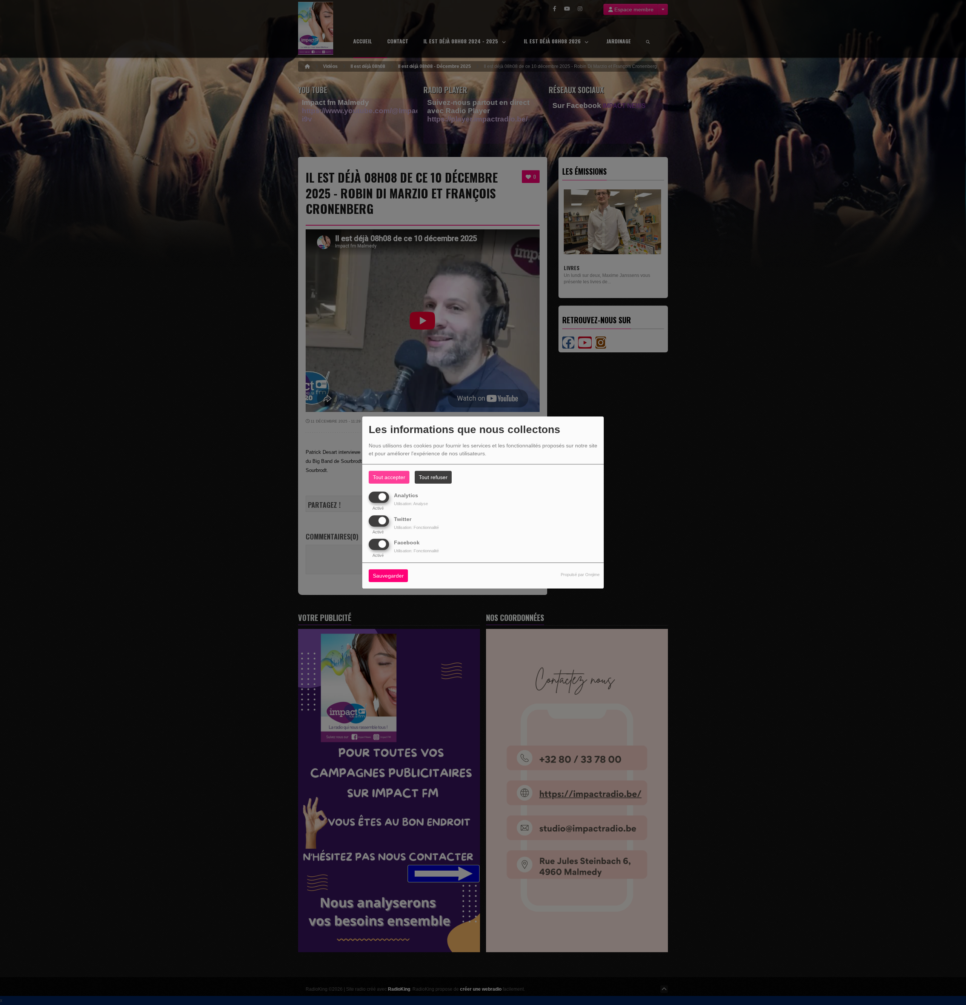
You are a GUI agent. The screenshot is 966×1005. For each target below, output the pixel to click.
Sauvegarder (388, 576)
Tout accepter (389, 477)
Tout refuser (433, 477)
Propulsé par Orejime (580, 574)
